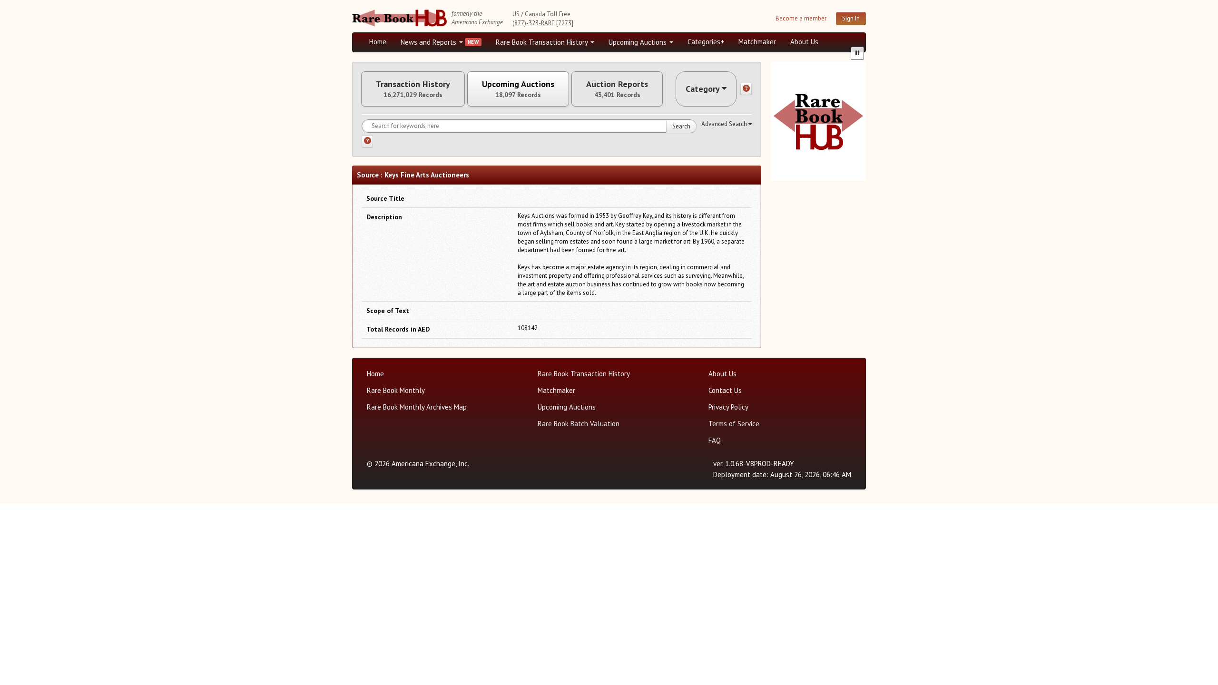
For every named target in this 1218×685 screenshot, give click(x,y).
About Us (804, 41)
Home (377, 41)
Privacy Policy (728, 406)
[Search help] (367, 141)
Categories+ (706, 41)
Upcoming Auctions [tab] (518, 88)
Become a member (801, 18)
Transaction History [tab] (413, 88)
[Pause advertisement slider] (857, 53)
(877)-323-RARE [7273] (542, 23)
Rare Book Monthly (396, 390)
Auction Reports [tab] (617, 88)
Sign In (851, 18)
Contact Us (725, 390)
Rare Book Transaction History (542, 42)
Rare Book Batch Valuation (578, 423)
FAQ (714, 440)
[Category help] (746, 89)
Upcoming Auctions (638, 42)
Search (681, 126)
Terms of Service (733, 423)
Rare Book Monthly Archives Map (417, 406)
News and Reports (429, 42)
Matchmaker (757, 41)
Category (703, 88)
